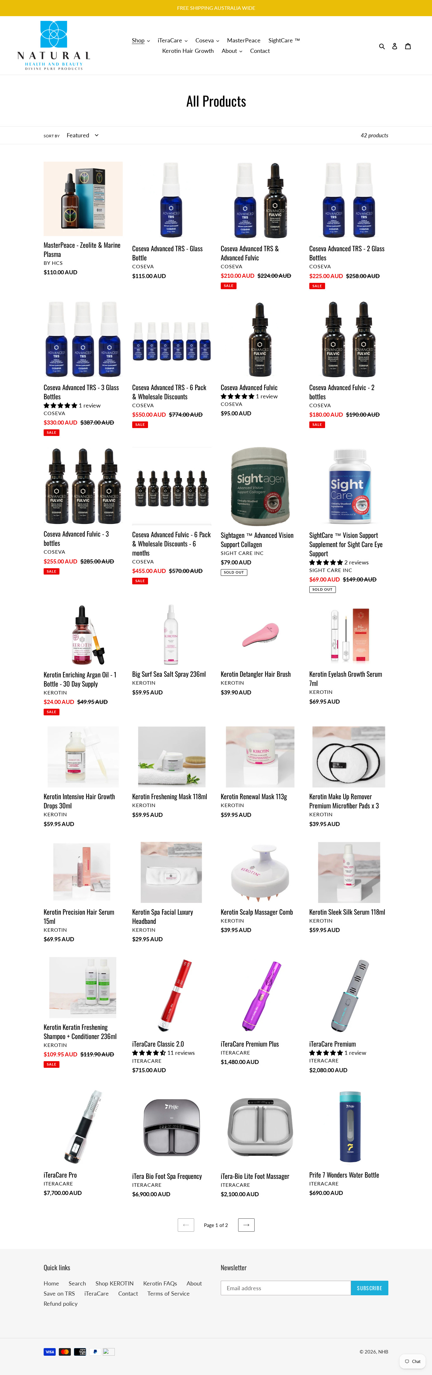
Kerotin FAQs (160, 1283)
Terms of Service (168, 1293)
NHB (383, 1351)
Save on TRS (59, 1293)
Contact (128, 1293)
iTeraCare (96, 1293)
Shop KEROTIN (115, 1283)
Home (51, 1283)
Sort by (51, 136)
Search (77, 1283)
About (194, 1283)
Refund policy (60, 1303)
